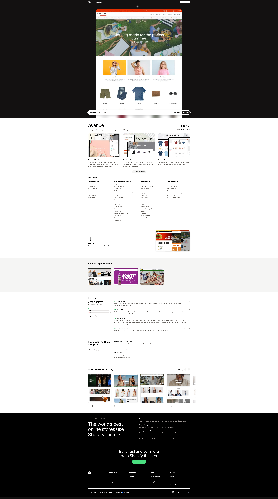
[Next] (189, 263)
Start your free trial (139, 461)
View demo (177, 112)
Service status (174, 484)
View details (117, 346)
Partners (172, 479)
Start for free (185, 2)
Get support (92, 349)
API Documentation (155, 479)
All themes (102, 349)
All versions (125, 346)
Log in (177, 2)
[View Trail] (164, 240)
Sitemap (126, 492)
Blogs (151, 484)
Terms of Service (92, 492)
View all (180, 369)
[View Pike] (173, 240)
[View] (99, 277)
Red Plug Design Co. (184, 129)
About (172, 476)
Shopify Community (155, 482)
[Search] (172, 2)
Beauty (111, 479)
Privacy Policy (103, 492)
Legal (171, 482)
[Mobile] (140, 6)
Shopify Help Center (155, 476)
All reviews (92, 317)
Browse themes (162, 2)
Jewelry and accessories (115, 482)
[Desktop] (137, 6)
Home (110, 484)
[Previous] (185, 263)
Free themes (132, 479)
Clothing (111, 476)
